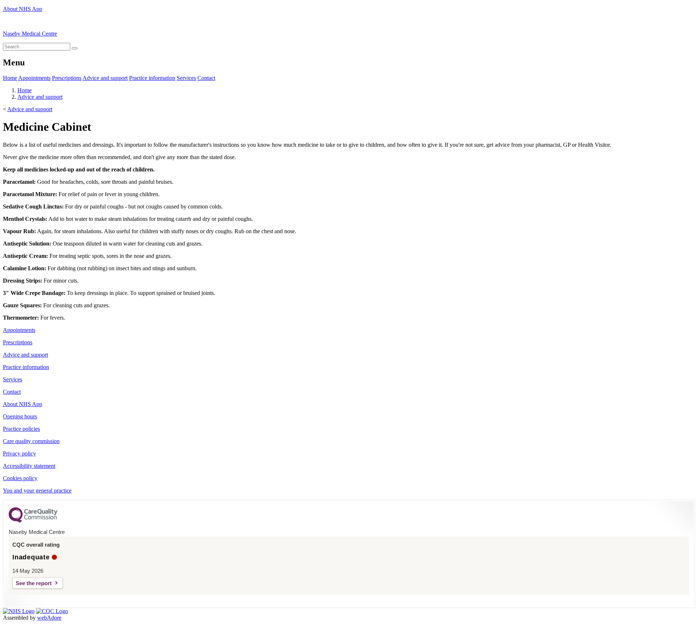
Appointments (34, 78)
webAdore (49, 618)
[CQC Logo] (33, 521)
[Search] (74, 48)
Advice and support (105, 78)
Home (10, 78)
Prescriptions (66, 78)
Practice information (152, 78)
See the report (34, 583)
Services (186, 78)
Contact (206, 78)
